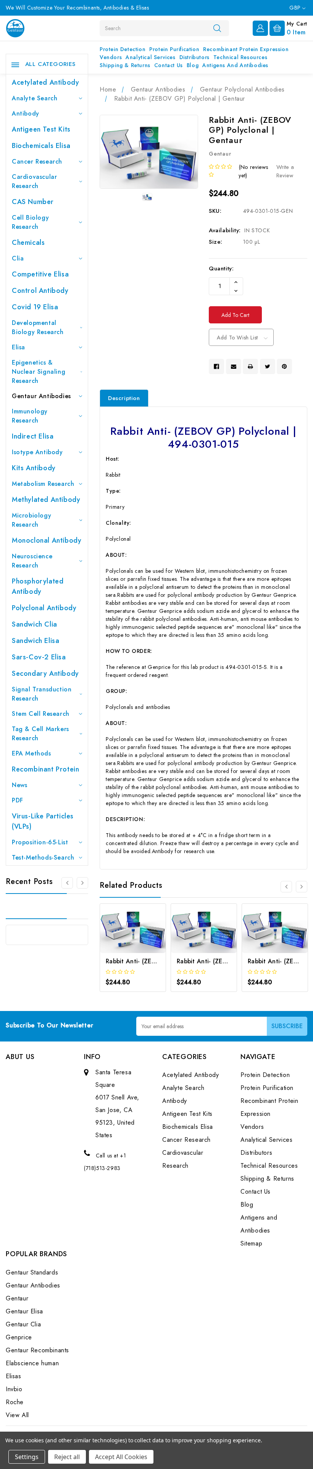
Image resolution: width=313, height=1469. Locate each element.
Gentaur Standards (32, 1272)
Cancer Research (37, 161)
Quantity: (221, 268)
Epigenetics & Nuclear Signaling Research (38, 371)
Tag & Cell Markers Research (40, 734)
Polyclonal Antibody (44, 608)
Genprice (19, 1337)
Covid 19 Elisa (35, 307)
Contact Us (168, 65)
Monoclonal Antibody (46, 540)
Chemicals (28, 243)
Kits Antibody (34, 468)
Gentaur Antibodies (41, 396)
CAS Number (33, 202)
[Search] (217, 27)
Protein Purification (174, 49)
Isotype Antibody (37, 452)
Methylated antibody (46, 500)
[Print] (250, 366)
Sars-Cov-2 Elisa (39, 657)
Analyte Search (34, 98)
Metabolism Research (43, 483)
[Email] (233, 366)
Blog (192, 65)
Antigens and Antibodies (235, 65)
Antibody (25, 113)
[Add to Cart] (122, 941)
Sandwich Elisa (35, 641)
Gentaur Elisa (24, 1311)
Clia (18, 258)
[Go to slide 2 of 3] (82, 883)
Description (124, 398)
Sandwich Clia (34, 624)
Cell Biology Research (30, 222)
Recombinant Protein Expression (246, 49)
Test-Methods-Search (43, 857)
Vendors (111, 57)
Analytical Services (150, 57)
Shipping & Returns (125, 65)
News (19, 785)
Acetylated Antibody (45, 82)
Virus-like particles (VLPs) (43, 821)
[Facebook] (216, 366)
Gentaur (17, 1298)
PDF (17, 800)
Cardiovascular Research (34, 181)
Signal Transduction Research (41, 694)
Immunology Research (30, 416)
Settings (27, 1457)
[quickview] (143, 941)
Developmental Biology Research (38, 327)
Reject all (67, 1457)
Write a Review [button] (285, 171)
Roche (15, 1402)
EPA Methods (31, 753)
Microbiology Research (31, 520)
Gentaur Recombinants (37, 1350)
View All (17, 1415)
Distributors (194, 57)
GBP (295, 7)
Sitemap (251, 1243)
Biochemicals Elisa (41, 146)
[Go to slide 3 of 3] (67, 883)
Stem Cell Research (40, 713)
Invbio (14, 1389)
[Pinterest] (284, 366)
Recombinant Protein (45, 769)
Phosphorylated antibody (37, 586)
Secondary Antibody (45, 673)
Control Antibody (40, 291)
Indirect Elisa (32, 436)
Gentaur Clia (23, 1324)
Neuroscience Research (32, 561)
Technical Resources (240, 57)
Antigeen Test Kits (41, 129)
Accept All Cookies (121, 1457)
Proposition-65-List (40, 842)
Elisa (18, 347)
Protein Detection (122, 49)
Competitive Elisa (40, 274)
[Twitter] (267, 366)
